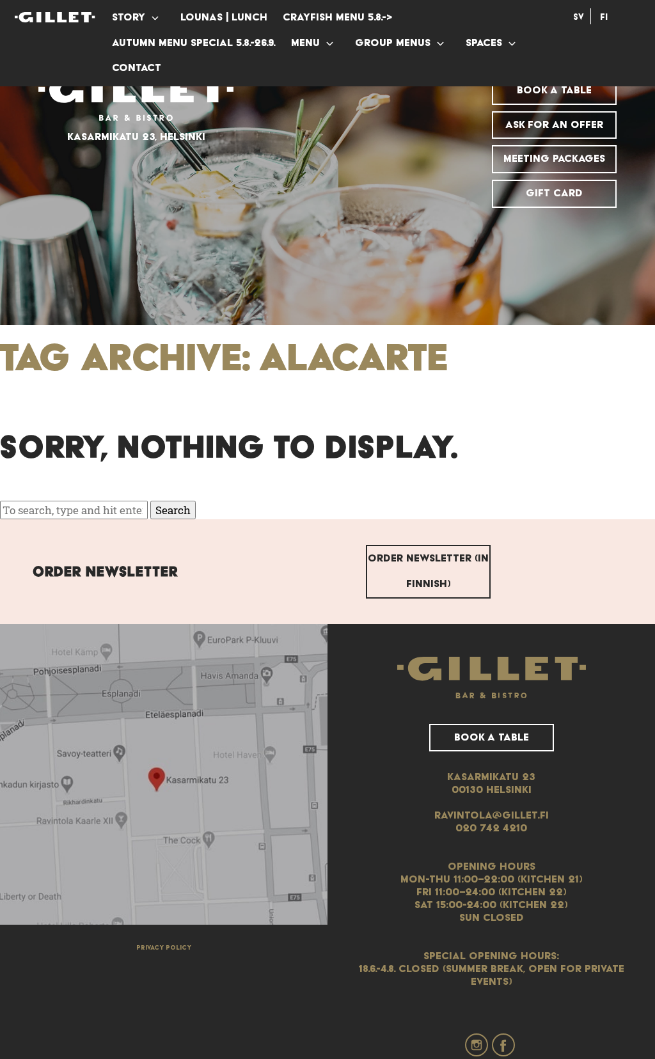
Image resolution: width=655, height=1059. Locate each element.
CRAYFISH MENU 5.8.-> (337, 17)
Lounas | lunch (223, 17)
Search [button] (173, 510)
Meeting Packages (554, 158)
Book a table (554, 90)
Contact (136, 67)
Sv (578, 17)
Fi (604, 17)
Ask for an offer (554, 124)
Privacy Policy (163, 948)
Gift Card (554, 193)
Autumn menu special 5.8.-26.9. (194, 42)
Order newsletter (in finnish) (428, 571)
